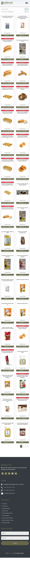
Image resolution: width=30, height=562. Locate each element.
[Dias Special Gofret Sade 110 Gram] (22, 49)
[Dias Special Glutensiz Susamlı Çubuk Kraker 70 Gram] (7, 408)
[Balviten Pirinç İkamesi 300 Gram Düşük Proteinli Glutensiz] (7, 384)
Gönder (15, 543)
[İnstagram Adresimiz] (15, 473)
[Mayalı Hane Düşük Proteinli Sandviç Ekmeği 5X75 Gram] (7, 192)
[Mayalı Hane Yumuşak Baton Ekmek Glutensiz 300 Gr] (22, 120)
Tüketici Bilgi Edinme (7, 513)
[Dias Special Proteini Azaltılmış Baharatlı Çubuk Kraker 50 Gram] (22, 25)
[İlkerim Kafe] (7, 3)
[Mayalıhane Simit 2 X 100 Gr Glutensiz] (22, 96)
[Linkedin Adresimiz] (9, 473)
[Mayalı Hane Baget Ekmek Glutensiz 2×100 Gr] (7, 49)
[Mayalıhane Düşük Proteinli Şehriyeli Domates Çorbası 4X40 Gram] (22, 384)
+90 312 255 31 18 (9, 487)
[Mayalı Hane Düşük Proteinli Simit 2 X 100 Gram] (22, 168)
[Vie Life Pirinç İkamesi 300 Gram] (22, 360)
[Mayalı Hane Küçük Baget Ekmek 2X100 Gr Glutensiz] (22, 73)
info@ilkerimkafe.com (9, 493)
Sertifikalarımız (5, 515)
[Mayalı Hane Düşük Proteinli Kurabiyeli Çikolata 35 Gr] (7, 360)
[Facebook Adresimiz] (5, 473)
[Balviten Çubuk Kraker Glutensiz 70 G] (22, 240)
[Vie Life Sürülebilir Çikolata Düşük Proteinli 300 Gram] (22, 432)
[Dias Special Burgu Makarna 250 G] (7, 240)
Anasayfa (4, 503)
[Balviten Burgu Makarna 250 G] (7, 312)
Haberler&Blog (6, 508)
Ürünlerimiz (5, 506)
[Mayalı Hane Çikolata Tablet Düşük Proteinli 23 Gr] (22, 408)
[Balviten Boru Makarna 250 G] (22, 288)
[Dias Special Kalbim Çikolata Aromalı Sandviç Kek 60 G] (7, 288)
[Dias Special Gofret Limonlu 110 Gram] (7, 264)
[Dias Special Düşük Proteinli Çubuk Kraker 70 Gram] (7, 25)
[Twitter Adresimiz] (2, 473)
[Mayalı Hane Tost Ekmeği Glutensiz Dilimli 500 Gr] (7, 120)
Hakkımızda (5, 511)
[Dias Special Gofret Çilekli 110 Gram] (22, 264)
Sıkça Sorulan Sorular (7, 518)
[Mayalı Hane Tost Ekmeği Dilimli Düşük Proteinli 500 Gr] (7, 168)
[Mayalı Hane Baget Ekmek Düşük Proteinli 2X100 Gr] (7, 73)
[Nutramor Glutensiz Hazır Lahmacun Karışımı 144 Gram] (7, 336)
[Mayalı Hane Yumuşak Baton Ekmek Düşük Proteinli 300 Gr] (7, 216)
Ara (27, 9)
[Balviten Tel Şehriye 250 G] (22, 312)
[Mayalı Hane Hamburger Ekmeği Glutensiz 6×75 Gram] (7, 96)
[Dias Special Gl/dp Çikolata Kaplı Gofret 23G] (22, 192)
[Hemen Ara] (2, 490)
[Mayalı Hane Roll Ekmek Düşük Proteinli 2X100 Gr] (22, 144)
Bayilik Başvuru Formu (7, 520)
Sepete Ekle (7, 33)
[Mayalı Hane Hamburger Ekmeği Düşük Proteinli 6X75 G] (7, 144)
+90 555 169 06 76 (9, 490)
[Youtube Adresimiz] (12, 473)
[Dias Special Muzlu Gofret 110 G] (22, 216)
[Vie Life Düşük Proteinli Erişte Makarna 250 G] (7, 432)
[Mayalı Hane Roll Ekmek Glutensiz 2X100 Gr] (22, 336)
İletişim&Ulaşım (6, 522)
